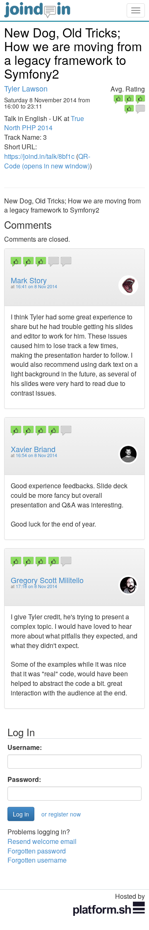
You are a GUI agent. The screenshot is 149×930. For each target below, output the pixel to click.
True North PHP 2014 (44, 123)
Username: (24, 747)
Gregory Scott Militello (47, 579)
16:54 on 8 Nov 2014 (36, 455)
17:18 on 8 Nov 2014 (36, 586)
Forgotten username (37, 860)
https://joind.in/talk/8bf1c (39, 156)
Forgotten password (36, 851)
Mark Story (29, 280)
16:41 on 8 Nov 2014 (36, 286)
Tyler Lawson (26, 88)
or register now (61, 814)
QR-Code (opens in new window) (47, 161)
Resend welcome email (42, 841)
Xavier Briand (33, 448)
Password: (24, 779)
